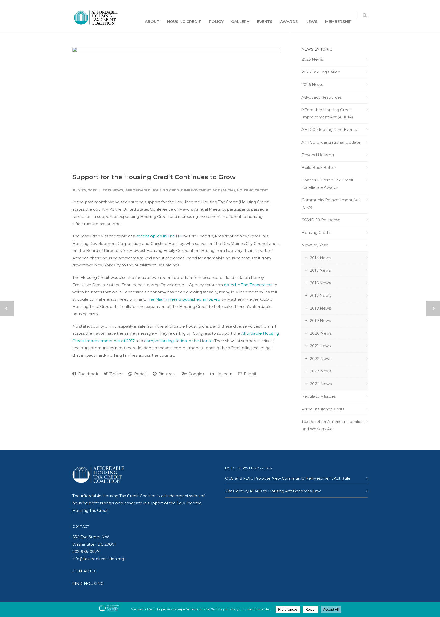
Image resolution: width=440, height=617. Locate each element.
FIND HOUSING (87, 583)
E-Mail (249, 373)
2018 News (320, 308)
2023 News (320, 371)
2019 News (320, 320)
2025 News (312, 59)
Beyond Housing (317, 154)
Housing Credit (252, 190)
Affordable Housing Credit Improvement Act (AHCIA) (180, 190)
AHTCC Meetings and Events (329, 129)
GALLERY (240, 21)
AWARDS (289, 21)
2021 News (320, 345)
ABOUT (152, 21)
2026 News (312, 84)
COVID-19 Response (320, 219)
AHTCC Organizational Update (330, 142)
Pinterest (166, 373)
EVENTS (264, 21)
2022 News (320, 358)
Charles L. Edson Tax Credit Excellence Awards (327, 184)
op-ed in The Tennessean (248, 284)
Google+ (196, 373)
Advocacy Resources (321, 97)
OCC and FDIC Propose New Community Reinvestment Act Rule (287, 478)
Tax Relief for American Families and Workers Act (332, 425)
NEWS (312, 21)
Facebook (87, 373)
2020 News (321, 333)
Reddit (140, 373)
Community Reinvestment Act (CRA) (330, 203)
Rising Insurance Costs (322, 409)
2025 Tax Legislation (320, 72)
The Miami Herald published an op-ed (183, 299)
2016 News (320, 282)
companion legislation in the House (178, 340)
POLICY (216, 21)
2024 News (321, 383)
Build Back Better (318, 167)
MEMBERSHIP (338, 21)
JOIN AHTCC (84, 571)
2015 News (320, 270)
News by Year (314, 245)
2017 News (113, 190)
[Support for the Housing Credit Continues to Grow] (176, 106)
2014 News (320, 257)
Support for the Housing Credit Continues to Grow (154, 177)
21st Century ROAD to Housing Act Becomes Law (273, 491)
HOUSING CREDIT (184, 21)
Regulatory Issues (318, 396)
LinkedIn (223, 373)
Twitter (115, 373)
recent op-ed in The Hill (159, 236)
